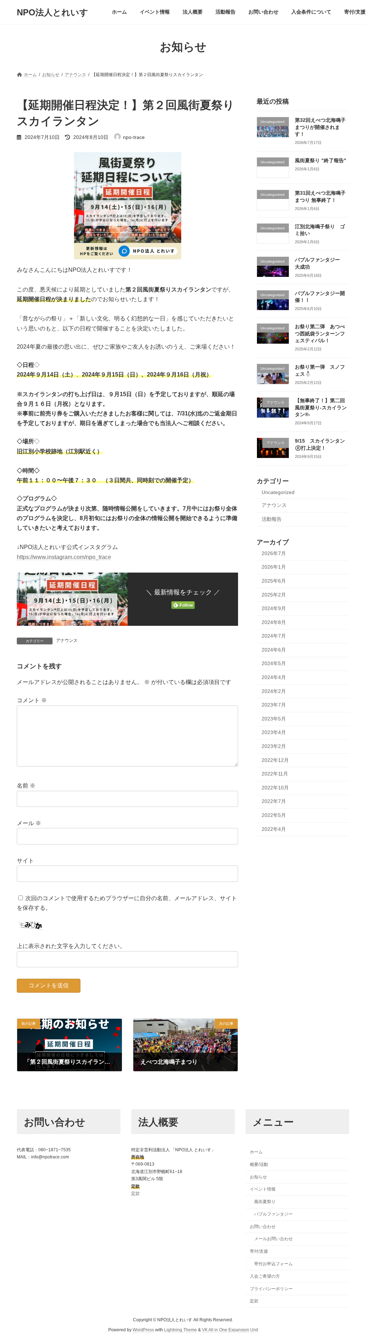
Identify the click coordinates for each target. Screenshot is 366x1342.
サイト (25, 861)
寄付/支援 (259, 1251)
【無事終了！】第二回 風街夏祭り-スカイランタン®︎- (321, 407)
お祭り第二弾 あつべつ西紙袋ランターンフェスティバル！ (320, 333)
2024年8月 (274, 622)
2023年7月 (274, 705)
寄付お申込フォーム (273, 1263)
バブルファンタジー (273, 1214)
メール (29, 823)
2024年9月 (274, 608)
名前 (26, 786)
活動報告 (272, 519)
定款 (135, 1193)
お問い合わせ (263, 1226)
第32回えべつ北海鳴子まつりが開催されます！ (320, 127)
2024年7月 (274, 636)
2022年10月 (275, 787)
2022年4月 (274, 829)
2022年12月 (275, 760)
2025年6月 (274, 581)
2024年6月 (274, 650)
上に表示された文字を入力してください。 (71, 946)
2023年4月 (274, 732)
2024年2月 (274, 691)
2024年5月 (274, 664)
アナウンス (67, 640)
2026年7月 (274, 553)
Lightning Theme (180, 1329)
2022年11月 (275, 774)
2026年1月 (274, 567)
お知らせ (258, 1176)
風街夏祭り (265, 1201)
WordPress (143, 1329)
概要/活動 (259, 1164)
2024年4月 (274, 677)
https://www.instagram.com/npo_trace (64, 557)
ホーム (256, 1151)
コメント (32, 701)
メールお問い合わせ (273, 1238)
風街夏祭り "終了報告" (320, 160)
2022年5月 (274, 815)
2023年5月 (274, 719)
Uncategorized (278, 492)
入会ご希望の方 (265, 1276)
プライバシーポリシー (271, 1288)
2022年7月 (274, 801)
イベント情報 (263, 1189)
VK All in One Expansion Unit (230, 1329)
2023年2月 (274, 746)
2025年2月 (274, 595)
